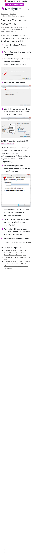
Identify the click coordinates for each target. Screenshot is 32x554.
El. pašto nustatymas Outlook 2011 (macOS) (17, 261)
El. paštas (13, 14)
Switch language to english (15, 4)
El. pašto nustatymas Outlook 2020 (15, 264)
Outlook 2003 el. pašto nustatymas (15, 255)
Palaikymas (4, 14)
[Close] (25, 4)
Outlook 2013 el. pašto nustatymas (14, 253)
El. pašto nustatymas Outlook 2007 (15, 250)
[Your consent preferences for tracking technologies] (3, 551)
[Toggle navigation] (28, 8)
